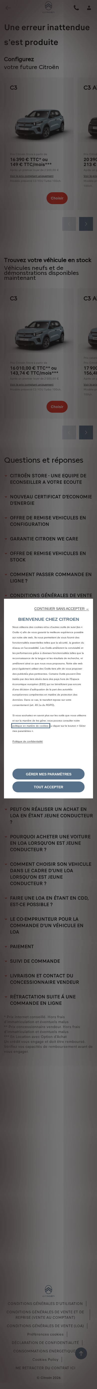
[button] (61, 609)
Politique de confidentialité (27, 741)
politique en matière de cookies (30, 725)
